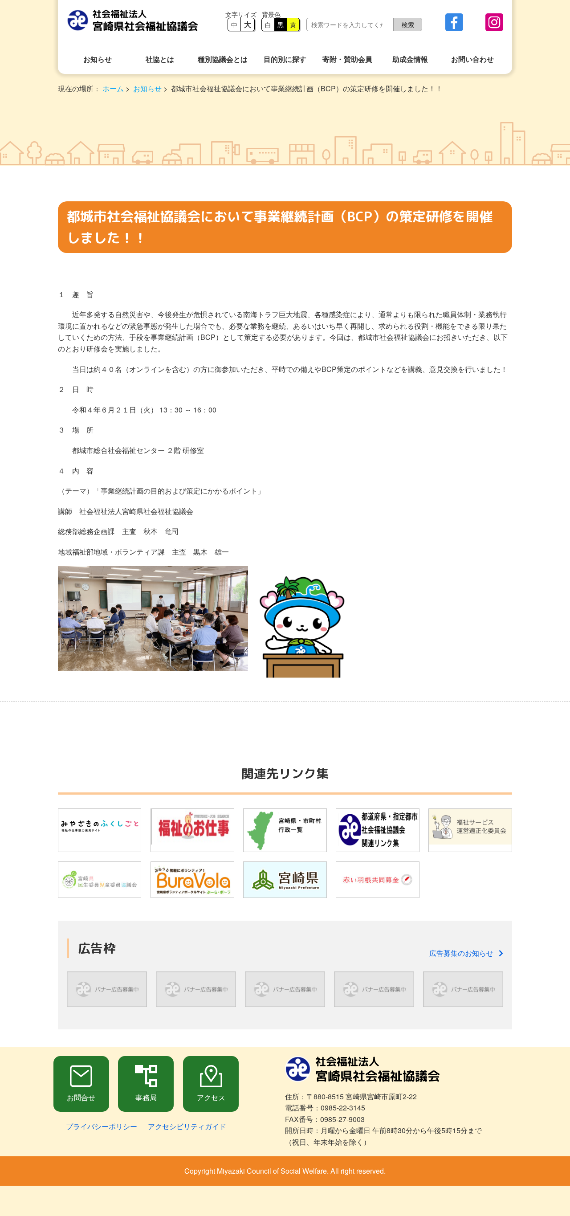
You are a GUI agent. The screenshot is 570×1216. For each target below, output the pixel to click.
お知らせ (97, 59)
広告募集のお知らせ (464, 953)
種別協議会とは (223, 59)
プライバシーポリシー (101, 1126)
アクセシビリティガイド (187, 1126)
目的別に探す (285, 59)
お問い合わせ (472, 59)
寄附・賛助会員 (347, 59)
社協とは (160, 59)
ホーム (113, 88)
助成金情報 (410, 59)
